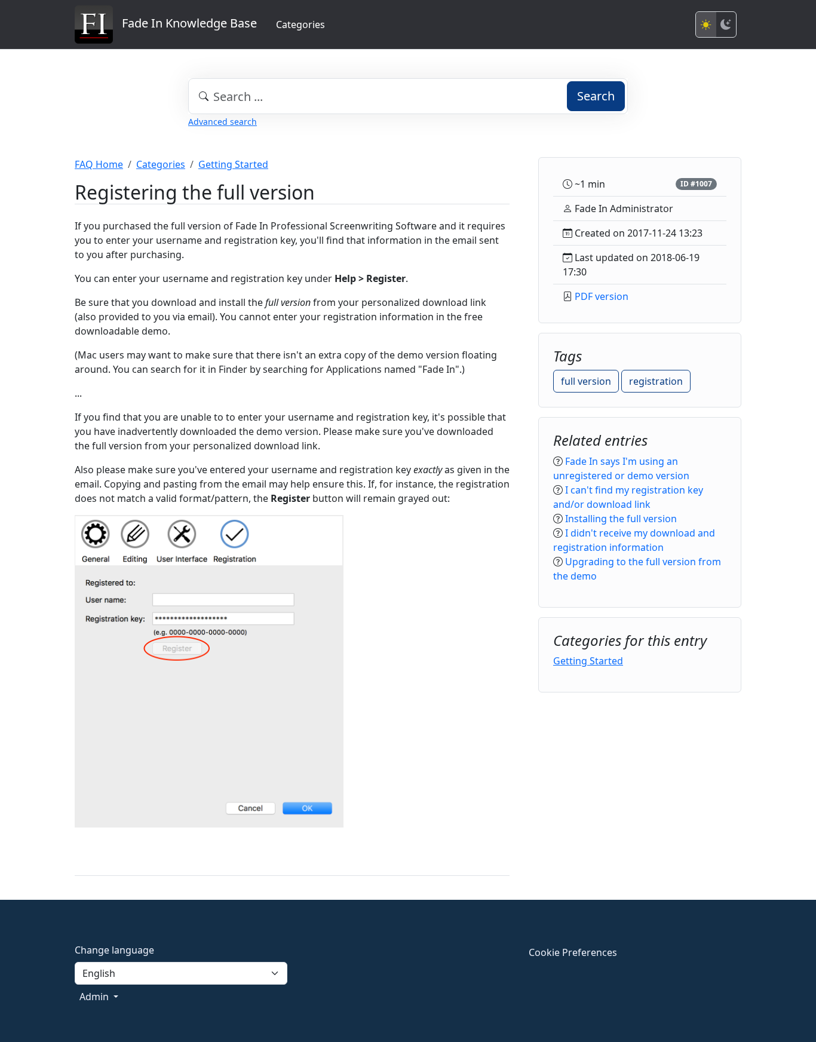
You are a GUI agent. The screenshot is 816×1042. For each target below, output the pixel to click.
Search (596, 96)
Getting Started (233, 164)
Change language (114, 950)
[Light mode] (706, 24)
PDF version (601, 296)
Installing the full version (621, 518)
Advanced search (222, 121)
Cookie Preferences (573, 952)
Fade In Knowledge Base (185, 23)
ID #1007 (696, 184)
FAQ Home (99, 164)
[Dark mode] (726, 24)
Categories (300, 24)
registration (656, 381)
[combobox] (408, 96)
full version (586, 381)
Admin (95, 996)
